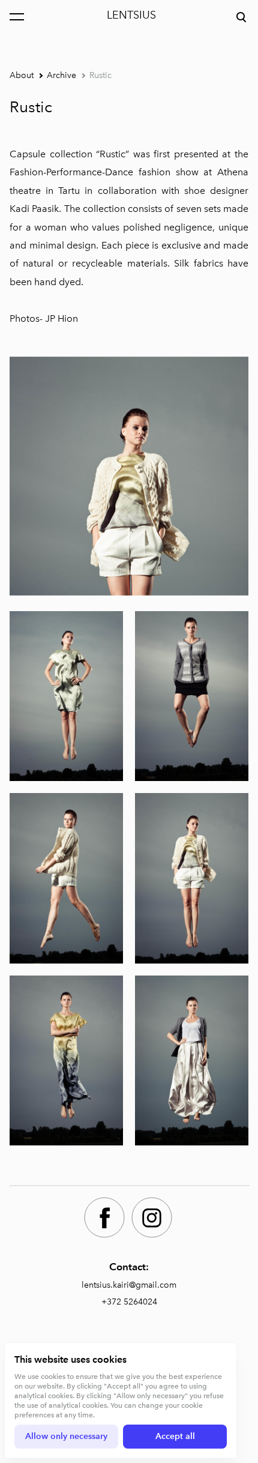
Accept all (175, 1436)
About (22, 75)
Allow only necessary (66, 1436)
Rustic (100, 75)
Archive (61, 75)
